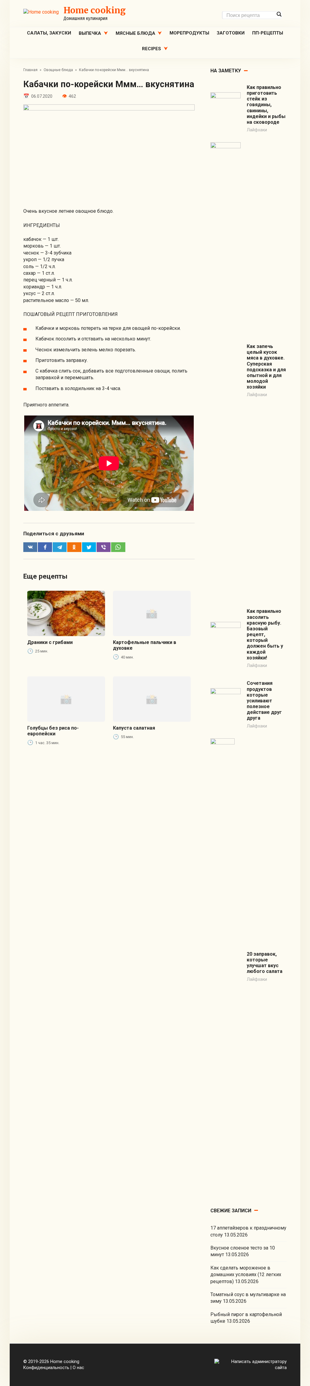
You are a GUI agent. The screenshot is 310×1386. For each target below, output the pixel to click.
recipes (151, 48)
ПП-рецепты (267, 33)
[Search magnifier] (279, 14)
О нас (78, 1367)
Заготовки (231, 33)
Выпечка (90, 33)
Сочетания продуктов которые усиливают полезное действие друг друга (264, 700)
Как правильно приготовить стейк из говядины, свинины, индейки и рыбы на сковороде (266, 104)
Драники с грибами (50, 642)
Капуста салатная (134, 728)
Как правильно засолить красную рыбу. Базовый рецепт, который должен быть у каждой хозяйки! (265, 634)
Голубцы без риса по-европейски (53, 731)
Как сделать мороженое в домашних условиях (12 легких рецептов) (245, 1274)
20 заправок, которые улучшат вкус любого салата (264, 962)
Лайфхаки (257, 130)
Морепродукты (189, 33)
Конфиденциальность (46, 1367)
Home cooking (95, 10)
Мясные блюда (135, 33)
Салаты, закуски (49, 33)
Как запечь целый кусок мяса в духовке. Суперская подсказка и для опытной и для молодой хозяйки (266, 366)
